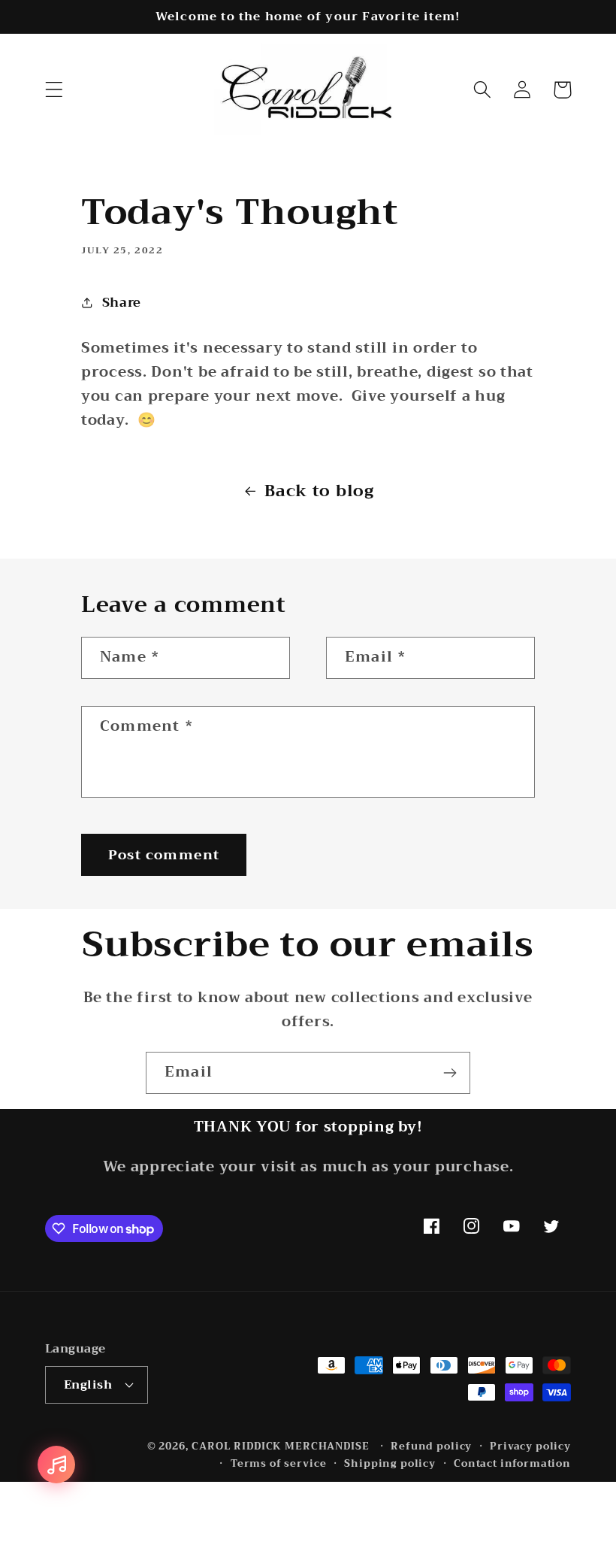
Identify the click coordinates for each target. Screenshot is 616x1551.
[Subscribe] (450, 1073)
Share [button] (121, 303)
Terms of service (278, 1464)
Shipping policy (390, 1464)
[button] (54, 90)
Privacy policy (530, 1447)
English (88, 1384)
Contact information (512, 1464)
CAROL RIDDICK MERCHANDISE (280, 1446)
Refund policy (431, 1447)
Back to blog (319, 490)
